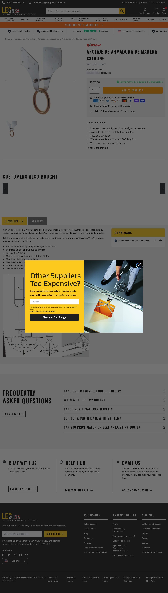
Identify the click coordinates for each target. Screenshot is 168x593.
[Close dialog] (138, 265)
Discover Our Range (54, 317)
